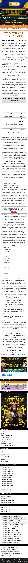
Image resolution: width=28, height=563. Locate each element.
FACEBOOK (14, 210)
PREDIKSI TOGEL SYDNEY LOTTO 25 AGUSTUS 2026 (12, 524)
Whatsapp (8, 561)
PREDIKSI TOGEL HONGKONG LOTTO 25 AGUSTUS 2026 (12, 540)
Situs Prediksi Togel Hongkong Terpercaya (9, 549)
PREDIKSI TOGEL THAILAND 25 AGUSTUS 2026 (10, 520)
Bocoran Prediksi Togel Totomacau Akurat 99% (10, 551)
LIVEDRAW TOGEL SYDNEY (6, 498)
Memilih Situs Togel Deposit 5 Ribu (7, 555)
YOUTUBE (14, 212)
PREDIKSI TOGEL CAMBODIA (7, 473)
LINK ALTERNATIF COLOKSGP (7, 435)
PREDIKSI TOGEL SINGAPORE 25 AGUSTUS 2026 (11, 526)
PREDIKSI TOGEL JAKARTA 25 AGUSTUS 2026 (10, 538)
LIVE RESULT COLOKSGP (6, 496)
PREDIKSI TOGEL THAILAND (7, 475)
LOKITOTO (3, 459)
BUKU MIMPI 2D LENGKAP (6, 507)
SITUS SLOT (3, 441)
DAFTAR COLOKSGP (5, 433)
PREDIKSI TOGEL (4, 461)
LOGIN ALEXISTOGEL (5, 456)
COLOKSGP (14, 352)
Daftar (24, 384)
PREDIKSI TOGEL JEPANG (6, 481)
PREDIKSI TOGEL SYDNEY (6, 467)
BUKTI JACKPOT (22, 354)
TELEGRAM (21, 210)
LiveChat (25, 561)
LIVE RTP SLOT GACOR (6, 443)
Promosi (19, 561)
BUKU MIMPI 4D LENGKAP (6, 511)
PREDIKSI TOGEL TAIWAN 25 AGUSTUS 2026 (10, 522)
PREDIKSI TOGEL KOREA (6, 487)
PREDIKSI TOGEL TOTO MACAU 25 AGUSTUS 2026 (11, 518)
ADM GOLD (4, 38)
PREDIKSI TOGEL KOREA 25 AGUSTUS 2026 (10, 532)
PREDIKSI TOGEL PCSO (6, 491)
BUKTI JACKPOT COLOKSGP (7, 445)
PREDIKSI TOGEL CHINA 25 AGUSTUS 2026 (9, 542)
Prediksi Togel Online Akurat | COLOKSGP (9, 547)
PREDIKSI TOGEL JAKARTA (6, 483)
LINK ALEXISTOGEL (5, 454)
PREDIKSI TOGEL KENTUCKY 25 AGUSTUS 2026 (11, 534)
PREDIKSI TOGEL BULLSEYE (7, 485)
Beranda (2, 561)
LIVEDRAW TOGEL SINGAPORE (7, 500)
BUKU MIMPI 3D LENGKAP (6, 509)
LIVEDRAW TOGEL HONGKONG (7, 502)
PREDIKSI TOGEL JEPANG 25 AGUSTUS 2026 (10, 536)
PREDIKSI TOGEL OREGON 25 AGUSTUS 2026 (10, 530)
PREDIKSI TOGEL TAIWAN (6, 479)
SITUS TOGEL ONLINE (5, 439)
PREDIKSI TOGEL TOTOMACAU (7, 469)
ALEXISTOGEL (4, 451)
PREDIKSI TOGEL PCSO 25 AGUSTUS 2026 (9, 528)
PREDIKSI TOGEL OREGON (6, 489)
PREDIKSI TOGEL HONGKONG (7, 471)
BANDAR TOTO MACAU (5, 437)
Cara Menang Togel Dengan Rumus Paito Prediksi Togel (11, 553)
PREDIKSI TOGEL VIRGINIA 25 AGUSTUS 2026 (10, 516)
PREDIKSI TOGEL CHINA (6, 477)
